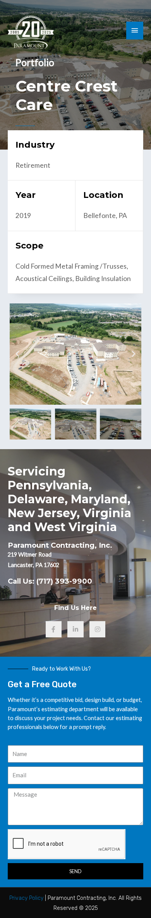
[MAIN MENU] (134, 30)
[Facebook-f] (54, 629)
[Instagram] (97, 629)
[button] (17, 354)
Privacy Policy (26, 898)
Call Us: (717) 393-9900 (50, 581)
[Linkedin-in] (75, 629)
